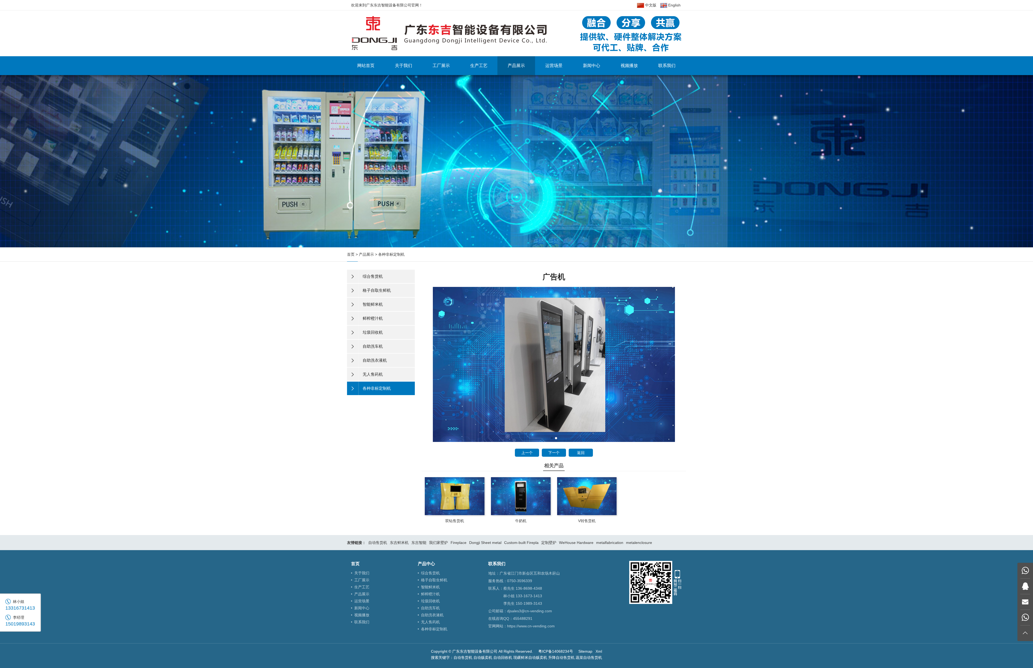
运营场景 (554, 65)
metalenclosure (639, 542)
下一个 (554, 453)
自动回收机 (502, 657)
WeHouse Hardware (576, 542)
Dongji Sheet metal (485, 542)
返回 (581, 453)
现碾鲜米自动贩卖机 (530, 657)
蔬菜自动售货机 (589, 657)
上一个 (527, 453)
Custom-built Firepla (521, 542)
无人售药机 (430, 622)
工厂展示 (441, 65)
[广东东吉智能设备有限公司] (516, 33)
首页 (351, 254)
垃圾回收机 (430, 601)
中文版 (650, 5)
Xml (599, 651)
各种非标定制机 (391, 254)
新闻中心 (591, 65)
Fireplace (458, 542)
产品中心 (426, 563)
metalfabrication (609, 542)
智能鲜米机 (430, 587)
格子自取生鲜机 (434, 580)
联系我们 (666, 65)
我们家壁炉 (438, 542)
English (674, 5)
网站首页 (365, 65)
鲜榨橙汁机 (430, 594)
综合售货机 (430, 573)
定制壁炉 (548, 542)
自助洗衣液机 (432, 615)
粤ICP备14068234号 (555, 651)
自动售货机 (377, 542)
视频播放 (629, 65)
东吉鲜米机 (399, 542)
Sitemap (585, 651)
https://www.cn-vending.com (531, 626)
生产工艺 (478, 65)
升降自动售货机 (561, 657)
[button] (552, 438)
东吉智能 (418, 542)
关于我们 (403, 65)
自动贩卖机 (482, 657)
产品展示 (516, 65)
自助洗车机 (430, 608)
